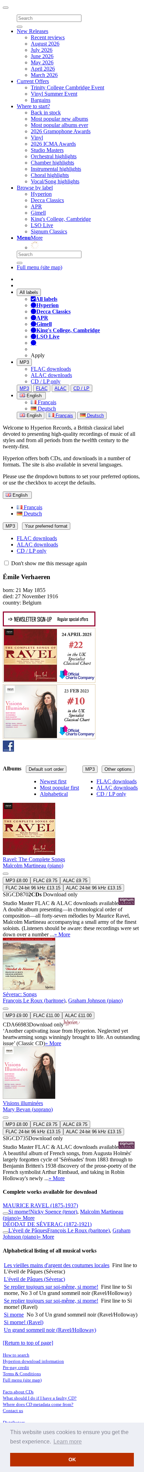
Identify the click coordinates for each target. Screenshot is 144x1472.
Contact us (13, 1410)
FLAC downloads (51, 369)
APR (36, 206)
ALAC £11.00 (78, 1015)
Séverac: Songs (20, 994)
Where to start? (33, 106)
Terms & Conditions (22, 1373)
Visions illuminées (23, 1103)
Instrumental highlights (56, 169)
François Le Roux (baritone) (34, 1000)
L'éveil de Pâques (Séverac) (34, 1279)
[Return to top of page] (28, 1343)
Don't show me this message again (48, 563)
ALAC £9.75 (75, 880)
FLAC (42, 388)
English (33, 415)
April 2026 (43, 69)
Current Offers (33, 81)
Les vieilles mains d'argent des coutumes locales (56, 1265)
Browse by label (35, 188)
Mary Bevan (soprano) (28, 1109)
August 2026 (45, 44)
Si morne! (19, 1212)
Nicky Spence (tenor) (53, 1212)
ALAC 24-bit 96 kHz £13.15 (93, 887)
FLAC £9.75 (45, 880)
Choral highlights (50, 175)
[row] (72, 858)
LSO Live (42, 225)
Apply (38, 355)
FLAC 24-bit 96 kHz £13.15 (33, 887)
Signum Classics (49, 231)
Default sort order (46, 769)
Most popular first (59, 788)
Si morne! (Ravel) (23, 1322)
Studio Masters (47, 150)
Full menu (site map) (39, 267)
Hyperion (41, 194)
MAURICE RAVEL (40, 1205)
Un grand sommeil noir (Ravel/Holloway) (50, 1330)
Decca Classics (47, 200)
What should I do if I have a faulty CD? (40, 1398)
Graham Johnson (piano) (95, 1000)
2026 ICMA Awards (53, 144)
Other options (118, 769)
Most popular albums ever (59, 125)
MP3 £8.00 (17, 880)
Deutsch (46, 408)
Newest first (53, 781)
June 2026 (42, 56)
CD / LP (81, 388)
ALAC (60, 388)
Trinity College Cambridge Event (67, 87)
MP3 (24, 362)
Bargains (40, 100)
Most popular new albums (59, 119)
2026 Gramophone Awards (61, 131)
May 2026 (42, 62)
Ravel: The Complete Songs (34, 859)
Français (46, 402)
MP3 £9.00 (17, 1015)
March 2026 (44, 75)
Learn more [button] (67, 1442)
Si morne (14, 1315)
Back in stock (46, 112)
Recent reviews (48, 37)
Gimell (38, 213)
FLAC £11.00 (46, 1015)
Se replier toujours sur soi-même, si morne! (51, 1287)
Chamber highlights (52, 163)
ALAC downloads (51, 375)
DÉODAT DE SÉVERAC (47, 1224)
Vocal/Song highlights (55, 181)
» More (62, 934)
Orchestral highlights (54, 156)
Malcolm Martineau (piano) (33, 866)
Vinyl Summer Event (54, 94)
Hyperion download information (33, 1361)
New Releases (32, 31)
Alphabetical (54, 794)
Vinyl (37, 138)
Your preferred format (46, 526)
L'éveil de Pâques (27, 1230)
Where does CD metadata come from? (38, 1404)
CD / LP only (45, 381)
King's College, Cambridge (61, 219)
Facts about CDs (18, 1391)
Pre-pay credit (16, 1367)
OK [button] (72, 1459)
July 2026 (41, 50)
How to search (16, 1355)
